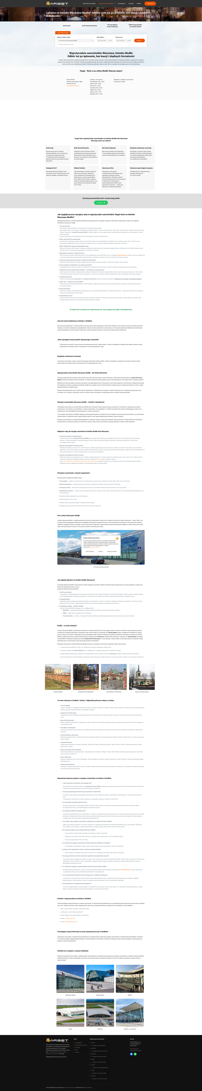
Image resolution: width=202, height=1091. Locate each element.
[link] (70, 979)
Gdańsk (51, 1052)
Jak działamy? (78, 1042)
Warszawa (48, 1053)
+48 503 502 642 (125, 869)
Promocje (77, 1047)
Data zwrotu (119, 37)
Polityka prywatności (69, 1087)
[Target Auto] (57, 3)
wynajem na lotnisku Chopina (99, 1056)
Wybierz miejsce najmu (63, 37)
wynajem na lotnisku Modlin (99, 1062)
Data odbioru (100, 37)
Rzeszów (57, 1053)
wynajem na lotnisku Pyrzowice (99, 1051)
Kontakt (77, 1052)
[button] (75, 40)
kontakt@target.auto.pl (72, 86)
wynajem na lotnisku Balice (98, 1045)
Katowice (56, 1052)
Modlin (64, 1052)
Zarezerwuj (150, 3)
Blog (76, 1050)
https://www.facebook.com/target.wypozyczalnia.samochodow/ (78, 461)
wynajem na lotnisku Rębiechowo (100, 1067)
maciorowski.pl (88, 1087)
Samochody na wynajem (81, 1045)
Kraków (61, 1052)
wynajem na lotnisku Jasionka (99, 1078)
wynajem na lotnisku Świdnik (99, 1073)
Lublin (53, 1053)
